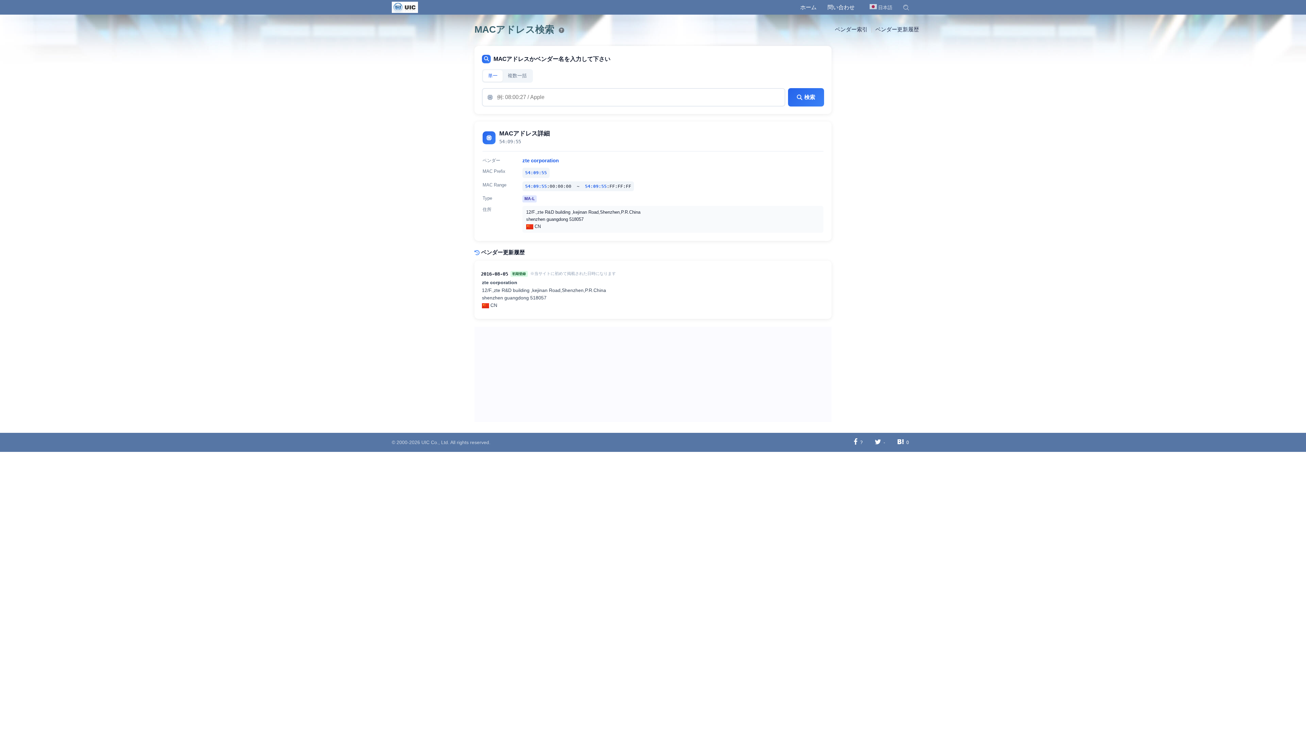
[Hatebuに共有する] (900, 442)
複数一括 (517, 75)
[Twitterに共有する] (878, 442)
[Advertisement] (653, 374)
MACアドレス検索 (514, 29)
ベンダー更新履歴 (897, 29)
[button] (906, 7)
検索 (809, 97)
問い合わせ (841, 7)
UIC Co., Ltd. (435, 442)
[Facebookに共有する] (855, 442)
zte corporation (540, 160)
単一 (493, 75)
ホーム (808, 7)
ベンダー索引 (851, 29)
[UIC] (405, 6)
